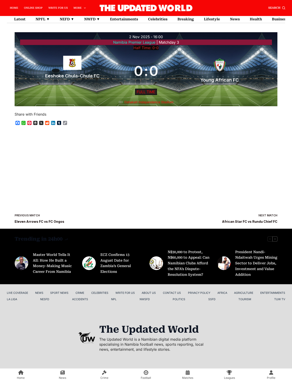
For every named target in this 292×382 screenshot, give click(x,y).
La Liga (12, 299)
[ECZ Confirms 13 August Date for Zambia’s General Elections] (89, 263)
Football (146, 377)
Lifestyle (212, 19)
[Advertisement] (146, 169)
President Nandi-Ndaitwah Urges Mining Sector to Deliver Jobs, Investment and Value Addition (256, 263)
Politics (179, 299)
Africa (222, 292)
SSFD (212, 299)
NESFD (44, 299)
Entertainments (124, 19)
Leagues (229, 377)
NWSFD (145, 299)
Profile (271, 377)
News (235, 19)
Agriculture (243, 292)
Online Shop (33, 7)
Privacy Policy (199, 292)
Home (14, 7)
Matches (187, 377)
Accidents (80, 299)
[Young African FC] (220, 71)
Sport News (59, 292)
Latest (20, 19)
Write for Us (58, 7)
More (77, 7)
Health (256, 19)
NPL (114, 299)
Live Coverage (17, 292)
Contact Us (172, 292)
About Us (149, 292)
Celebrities (157, 19)
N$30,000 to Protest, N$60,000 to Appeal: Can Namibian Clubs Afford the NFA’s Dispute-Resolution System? (188, 263)
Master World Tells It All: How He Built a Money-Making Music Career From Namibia (52, 263)
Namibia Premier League (134, 42)
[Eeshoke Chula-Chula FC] (72, 71)
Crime (80, 292)
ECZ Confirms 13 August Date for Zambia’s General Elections (115, 263)
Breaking (185, 19)
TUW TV (279, 299)
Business (280, 19)
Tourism (244, 299)
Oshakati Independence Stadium (148, 102)
